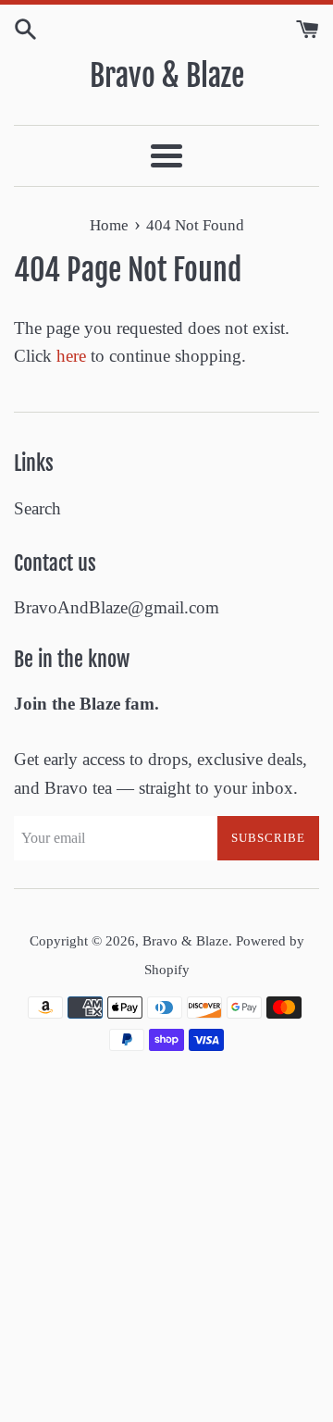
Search (37, 508)
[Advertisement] (166, 1247)
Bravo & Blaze (167, 75)
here (71, 355)
